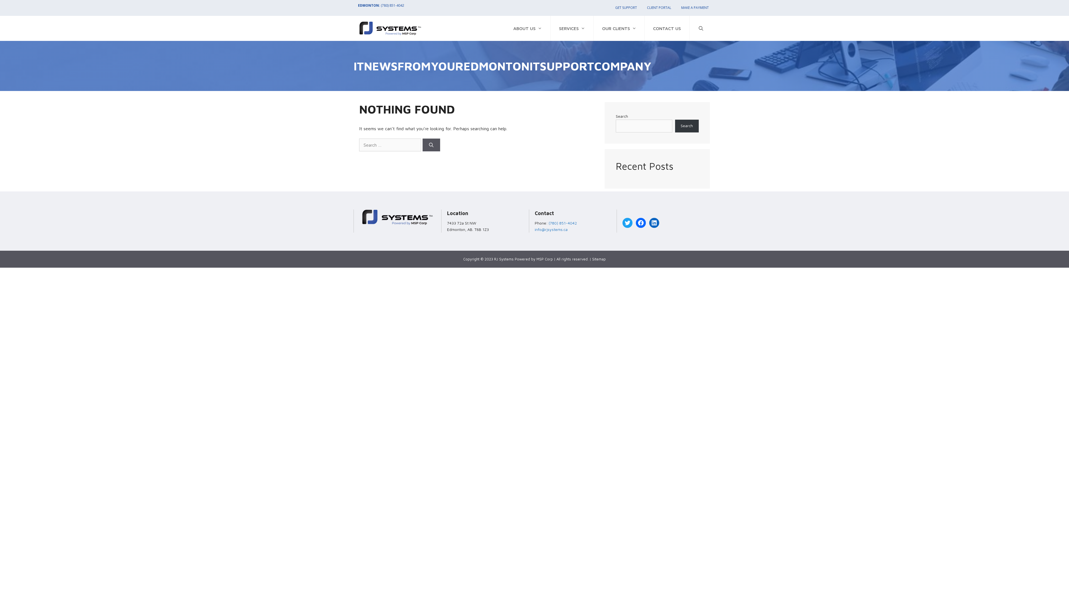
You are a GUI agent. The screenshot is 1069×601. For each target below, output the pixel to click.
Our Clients (616, 28)
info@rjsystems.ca (551, 229)
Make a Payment (695, 7)
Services (569, 28)
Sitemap (599, 259)
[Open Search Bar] (701, 28)
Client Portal (659, 7)
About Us (524, 28)
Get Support (626, 7)
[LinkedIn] (654, 223)
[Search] (431, 145)
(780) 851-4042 (392, 5)
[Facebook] (641, 223)
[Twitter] (627, 223)
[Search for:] (391, 144)
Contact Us (667, 28)
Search (622, 116)
